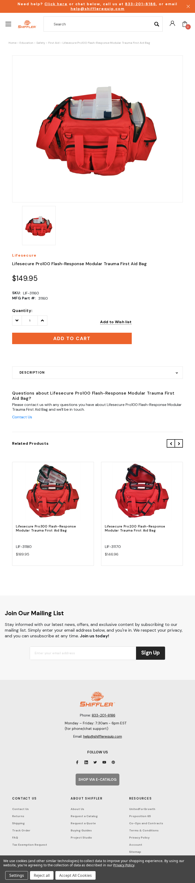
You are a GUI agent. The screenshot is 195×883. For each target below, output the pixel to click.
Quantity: (22, 310)
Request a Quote (83, 823)
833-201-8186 (140, 4)
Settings (16, 875)
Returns (18, 816)
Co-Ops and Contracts (146, 823)
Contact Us (22, 417)
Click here (56, 4)
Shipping (18, 823)
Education (26, 43)
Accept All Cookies (75, 875)
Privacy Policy (139, 837)
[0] (184, 24)
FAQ (15, 837)
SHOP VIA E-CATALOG (97, 779)
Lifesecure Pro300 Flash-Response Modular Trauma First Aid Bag (46, 528)
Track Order (21, 830)
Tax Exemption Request (29, 845)
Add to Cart (53, 496)
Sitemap (135, 852)
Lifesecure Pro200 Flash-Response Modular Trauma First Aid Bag (135, 528)
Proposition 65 (140, 816)
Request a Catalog (84, 816)
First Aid (53, 43)
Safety (40, 43)
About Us (77, 809)
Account (135, 845)
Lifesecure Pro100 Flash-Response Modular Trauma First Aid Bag (106, 43)
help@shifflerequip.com (98, 8)
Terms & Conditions (144, 830)
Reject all (42, 875)
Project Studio (81, 837)
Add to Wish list (116, 321)
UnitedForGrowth (142, 809)
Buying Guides (81, 830)
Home (12, 43)
